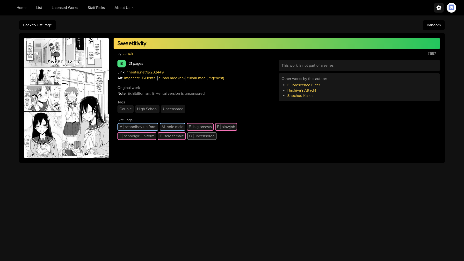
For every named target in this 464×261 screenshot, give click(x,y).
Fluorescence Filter (303, 85)
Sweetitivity (131, 43)
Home (21, 7)
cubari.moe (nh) (172, 78)
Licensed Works (65, 7)
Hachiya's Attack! (301, 90)
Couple (125, 109)
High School (147, 109)
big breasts (200, 126)
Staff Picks (96, 7)
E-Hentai (149, 78)
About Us (122, 7)
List (39, 7)
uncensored (202, 136)
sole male (172, 126)
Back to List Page (37, 25)
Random (434, 25)
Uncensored (173, 109)
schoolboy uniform (137, 126)
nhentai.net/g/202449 (145, 72)
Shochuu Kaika (299, 95)
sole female (172, 136)
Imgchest (132, 78)
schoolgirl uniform (136, 136)
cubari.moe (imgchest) (205, 78)
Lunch (128, 53)
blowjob (226, 126)
